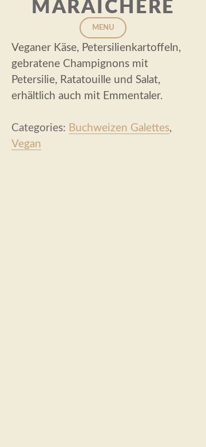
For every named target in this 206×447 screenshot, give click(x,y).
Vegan (26, 144)
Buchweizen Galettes (119, 128)
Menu (103, 28)
